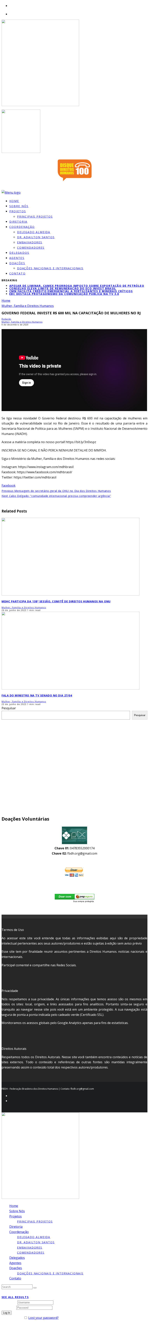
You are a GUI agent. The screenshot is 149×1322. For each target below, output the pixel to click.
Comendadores (30, 247)
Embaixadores (29, 242)
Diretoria (16, 1226)
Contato (17, 273)
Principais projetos (35, 216)
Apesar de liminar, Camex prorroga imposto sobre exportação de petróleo (76, 286)
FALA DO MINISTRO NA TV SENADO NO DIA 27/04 (37, 695)
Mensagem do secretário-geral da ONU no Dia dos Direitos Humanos (56, 491)
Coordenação (22, 227)
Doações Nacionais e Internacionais (50, 268)
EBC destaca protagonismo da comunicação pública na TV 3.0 (64, 294)
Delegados (17, 1258)
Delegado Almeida (33, 232)
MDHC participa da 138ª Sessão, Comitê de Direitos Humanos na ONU (56, 601)
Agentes (15, 1263)
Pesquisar (9, 708)
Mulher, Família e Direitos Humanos (22, 321)
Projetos (17, 211)
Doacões (17, 263)
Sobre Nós (17, 1211)
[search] (34, 1287)
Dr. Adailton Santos (36, 237)
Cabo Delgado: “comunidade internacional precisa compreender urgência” (56, 496)
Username (9, 1302)
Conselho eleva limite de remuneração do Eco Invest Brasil (62, 288)
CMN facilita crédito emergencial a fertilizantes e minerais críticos (71, 291)
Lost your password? (43, 1318)
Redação (6, 318)
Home (13, 1206)
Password (9, 1307)
